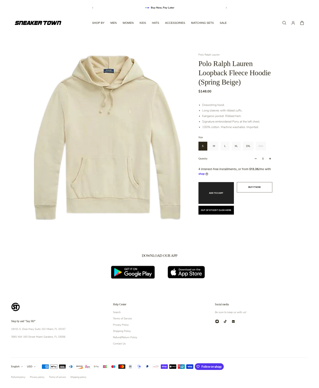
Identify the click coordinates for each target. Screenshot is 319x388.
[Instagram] (217, 321)
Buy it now (254, 187)
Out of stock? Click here (216, 210)
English (15, 366)
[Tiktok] (225, 321)
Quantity (202, 158)
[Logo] (38, 23)
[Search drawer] (284, 23)
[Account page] (293, 23)
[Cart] (302, 23)
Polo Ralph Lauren (209, 54)
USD (29, 366)
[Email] (233, 321)
